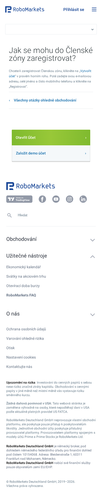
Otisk (10, 348)
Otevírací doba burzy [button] (23, 286)
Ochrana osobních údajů (26, 329)
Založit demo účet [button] (31, 153)
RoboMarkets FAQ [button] (21, 295)
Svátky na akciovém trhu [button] (26, 276)
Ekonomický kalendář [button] (23, 267)
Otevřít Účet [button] (26, 137)
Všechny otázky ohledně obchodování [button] (45, 100)
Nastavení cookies (21, 357)
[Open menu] (94, 9)
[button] (33, 9)
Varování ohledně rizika (25, 338)
